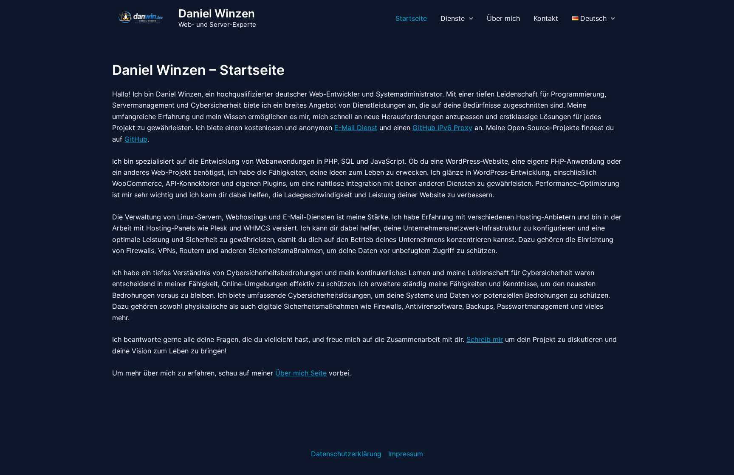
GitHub (135, 139)
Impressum (405, 453)
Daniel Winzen (216, 13)
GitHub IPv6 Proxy (442, 127)
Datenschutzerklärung (346, 453)
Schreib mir (484, 339)
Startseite (411, 18)
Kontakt (546, 18)
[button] (469, 18)
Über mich (503, 18)
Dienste (452, 18)
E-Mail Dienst (355, 127)
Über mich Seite (301, 373)
